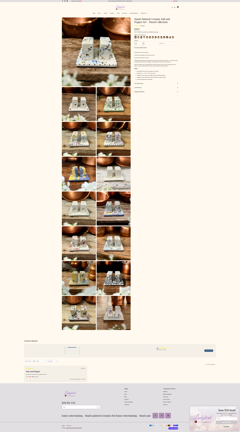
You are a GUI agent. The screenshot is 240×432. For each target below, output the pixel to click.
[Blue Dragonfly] (173, 37)
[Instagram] (65, 1)
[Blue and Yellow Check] (164, 37)
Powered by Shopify (77, 427)
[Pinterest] (67, 1)
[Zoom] (129, 19)
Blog (125, 396)
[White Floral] (144, 37)
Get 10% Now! (226, 422)
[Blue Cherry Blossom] (135, 37)
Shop (125, 394)
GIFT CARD (124, 13)
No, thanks (226, 426)
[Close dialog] (237, 408)
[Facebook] (62, 1)
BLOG (118, 13)
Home (125, 391)
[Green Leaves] (150, 37)
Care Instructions (138, 83)
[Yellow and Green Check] (155, 37)
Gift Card (126, 399)
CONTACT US (143, 13)
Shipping (165, 391)
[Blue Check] (153, 37)
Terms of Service (167, 402)
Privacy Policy (166, 399)
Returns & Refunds (128, 402)
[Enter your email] (98, 407)
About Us (165, 404)
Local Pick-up (137, 87)
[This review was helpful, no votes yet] (81, 379)
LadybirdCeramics (69, 427)
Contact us (126, 404)
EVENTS (105, 13)
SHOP (99, 13)
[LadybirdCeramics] (120, 11)
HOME (94, 13)
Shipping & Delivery (139, 91)
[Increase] (143, 43)
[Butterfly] (170, 37)
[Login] (175, 8)
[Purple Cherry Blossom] (161, 37)
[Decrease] (135, 43)
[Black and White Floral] (167, 37)
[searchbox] (28, 361)
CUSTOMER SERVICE (133, 13)
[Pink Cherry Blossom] (158, 37)
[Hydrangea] (141, 37)
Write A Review (208, 350)
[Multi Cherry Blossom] (147, 37)
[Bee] (138, 37)
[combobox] (41, 361)
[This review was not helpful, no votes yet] (83, 379)
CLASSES (112, 13)
